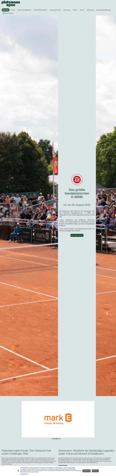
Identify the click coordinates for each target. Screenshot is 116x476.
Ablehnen (95, 470)
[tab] (52, 438)
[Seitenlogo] (11, 4)
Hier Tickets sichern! (77, 235)
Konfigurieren (24, 474)
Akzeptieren (86, 470)
